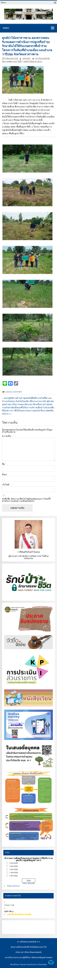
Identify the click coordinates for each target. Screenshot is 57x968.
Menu (3, 3)
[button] (28, 158)
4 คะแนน (13, 866)
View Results (28, 883)
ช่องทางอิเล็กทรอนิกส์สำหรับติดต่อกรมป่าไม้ (28, 947)
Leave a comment (13, 392)
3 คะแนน (13, 869)
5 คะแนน (13, 863)
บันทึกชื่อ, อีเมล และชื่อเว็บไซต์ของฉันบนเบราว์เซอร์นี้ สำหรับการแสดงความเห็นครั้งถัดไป (26, 500)
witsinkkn (26, 58)
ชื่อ (4, 464)
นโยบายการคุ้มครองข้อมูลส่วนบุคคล (21, 930)
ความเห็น (7, 436)
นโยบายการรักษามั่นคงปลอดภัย (28, 952)
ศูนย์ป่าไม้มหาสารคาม (33, 61)
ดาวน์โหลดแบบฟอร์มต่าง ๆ (28, 942)
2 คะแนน (13, 872)
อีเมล (5, 475)
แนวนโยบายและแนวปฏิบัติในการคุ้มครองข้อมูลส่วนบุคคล (28, 958)
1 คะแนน (13, 875)
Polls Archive (13, 886)
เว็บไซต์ (5, 485)
